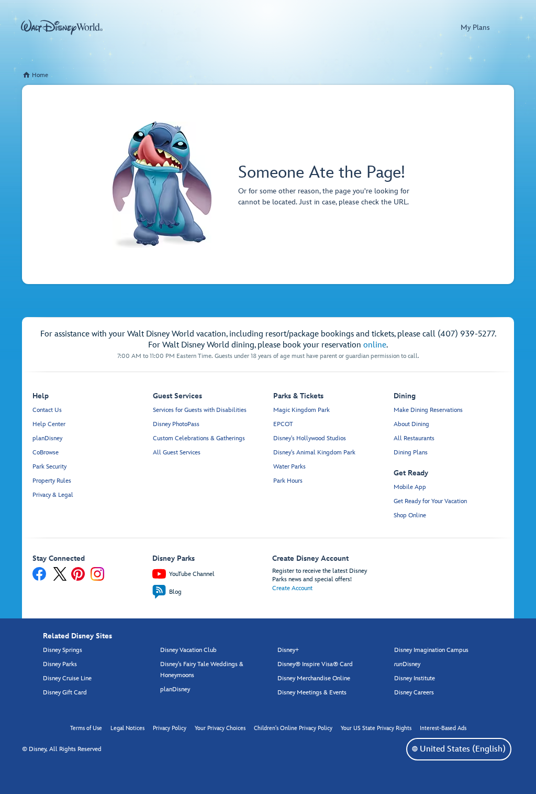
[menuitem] (415, 749)
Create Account (292, 588)
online (374, 345)
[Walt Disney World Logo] (62, 27)
